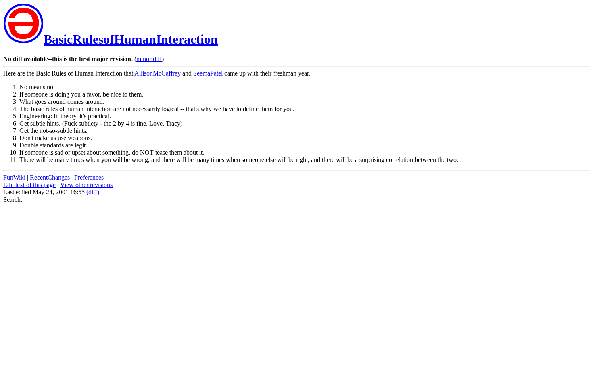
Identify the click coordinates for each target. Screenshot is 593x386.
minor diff (149, 58)
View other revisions (86, 184)
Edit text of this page (29, 184)
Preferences (89, 177)
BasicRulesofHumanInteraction (131, 39)
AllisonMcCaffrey (157, 73)
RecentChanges (50, 177)
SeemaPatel (208, 73)
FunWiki (14, 177)
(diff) (92, 192)
